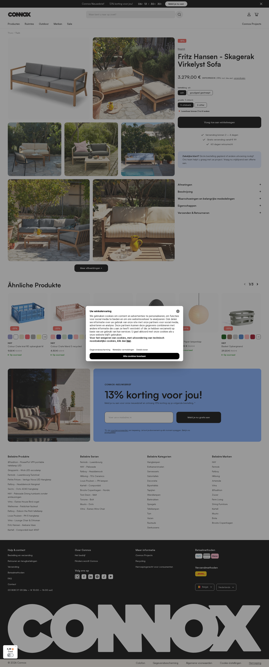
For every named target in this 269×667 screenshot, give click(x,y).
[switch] (10, 655)
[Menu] (16, 647)
